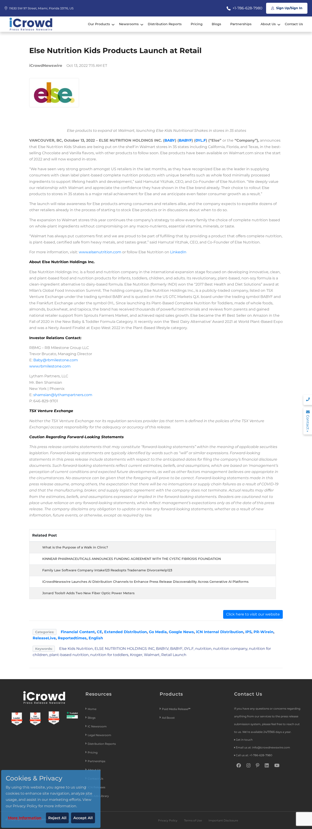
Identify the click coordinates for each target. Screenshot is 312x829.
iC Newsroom (97, 726)
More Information (24, 818)
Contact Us (294, 24)
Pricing (197, 24)
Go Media (158, 632)
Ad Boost (168, 717)
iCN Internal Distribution (219, 632)
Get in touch (244, 739)
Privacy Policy (167, 820)
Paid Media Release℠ (176, 709)
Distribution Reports (165, 24)
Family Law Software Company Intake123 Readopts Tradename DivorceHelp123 (107, 570)
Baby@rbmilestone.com (55, 360)
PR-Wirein (263, 632)
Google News (181, 632)
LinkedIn (178, 252)
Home (92, 709)
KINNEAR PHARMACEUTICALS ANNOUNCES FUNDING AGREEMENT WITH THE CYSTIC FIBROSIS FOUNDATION (131, 559)
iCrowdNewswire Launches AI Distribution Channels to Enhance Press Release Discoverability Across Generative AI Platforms (145, 582)
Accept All (83, 818)
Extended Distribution (125, 632)
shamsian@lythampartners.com (62, 395)
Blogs (216, 24)
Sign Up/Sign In (288, 8)
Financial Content (78, 632)
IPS (248, 632)
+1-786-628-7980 (247, 8)
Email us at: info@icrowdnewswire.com (263, 747)
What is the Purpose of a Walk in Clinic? (75, 547)
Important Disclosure (223, 820)
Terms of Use (193, 820)
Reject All (57, 818)
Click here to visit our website (253, 614)
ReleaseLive (44, 638)
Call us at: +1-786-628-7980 (254, 755)
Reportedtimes (72, 638)
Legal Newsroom (100, 735)
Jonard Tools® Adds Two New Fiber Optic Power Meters (88, 593)
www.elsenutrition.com (100, 252)
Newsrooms (129, 24)
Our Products (99, 24)
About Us (268, 24)
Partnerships (240, 24)
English (96, 638)
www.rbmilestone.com (50, 366)
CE (99, 632)
